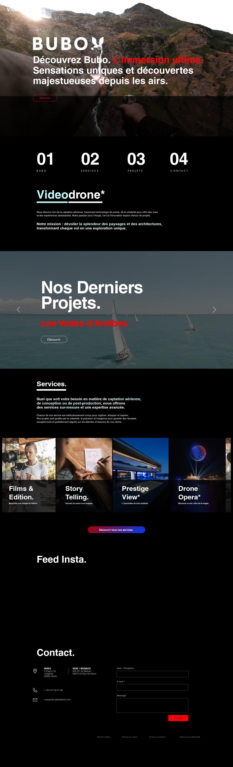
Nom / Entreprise (125, 668)
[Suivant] (214, 310)
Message (121, 695)
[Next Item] (225, 475)
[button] (218, 9)
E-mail (120, 681)
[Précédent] (18, 310)
